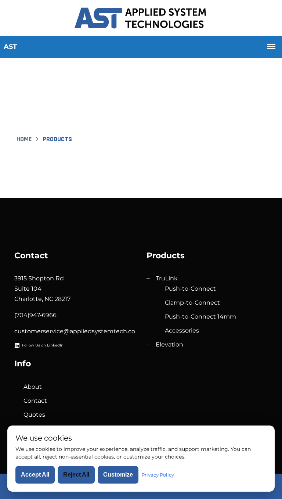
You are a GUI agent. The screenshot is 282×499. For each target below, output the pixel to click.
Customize (118, 474)
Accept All (35, 474)
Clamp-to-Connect (192, 302)
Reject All (76, 474)
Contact (35, 400)
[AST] (141, 17)
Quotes (34, 414)
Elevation (169, 344)
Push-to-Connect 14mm (200, 316)
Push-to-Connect (190, 288)
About (33, 386)
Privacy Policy (157, 475)
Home (24, 139)
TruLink (167, 278)
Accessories (182, 330)
